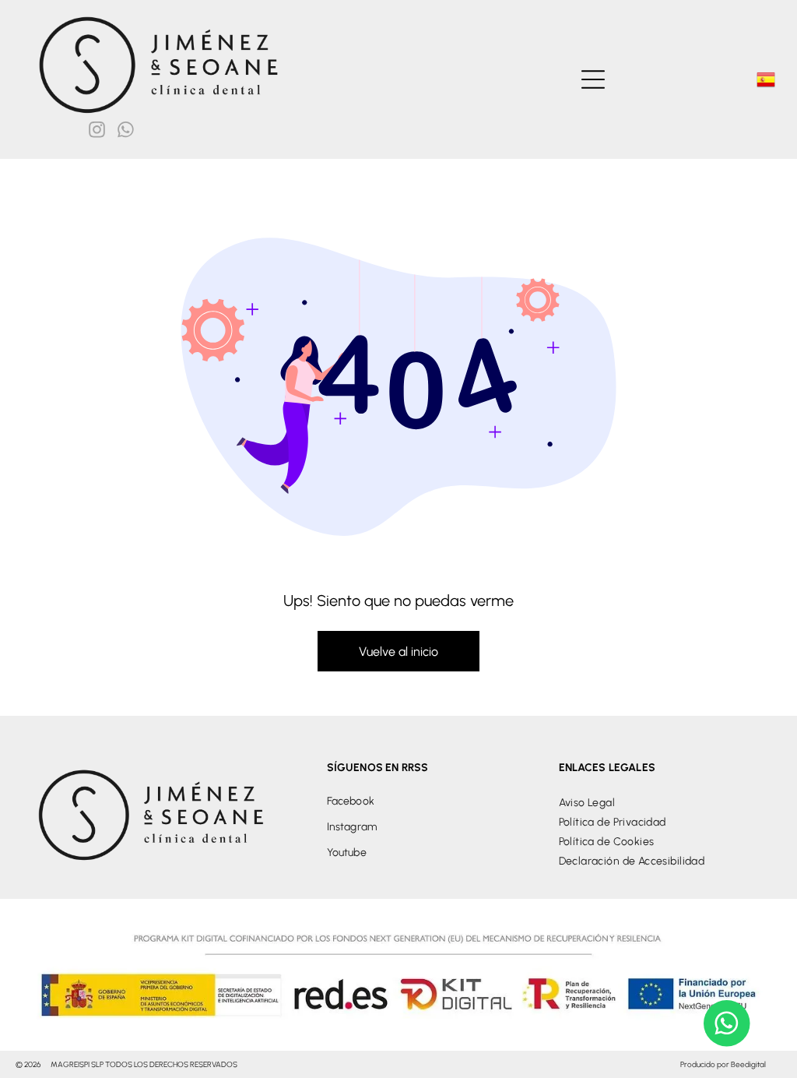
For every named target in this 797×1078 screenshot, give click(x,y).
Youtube (347, 852)
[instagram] (96, 132)
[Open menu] (593, 79)
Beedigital (748, 1064)
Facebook (350, 801)
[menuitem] (664, 802)
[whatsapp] (125, 132)
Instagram (352, 826)
